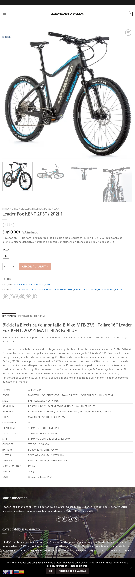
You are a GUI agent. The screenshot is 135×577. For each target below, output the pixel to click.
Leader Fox (103, 289)
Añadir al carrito (35, 266)
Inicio (5, 208)
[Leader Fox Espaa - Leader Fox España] (67, 14)
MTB (112, 289)
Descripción (9, 316)
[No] (131, 568)
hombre (93, 289)
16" (13, 289)
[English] (5, 571)
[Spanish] (22, 571)
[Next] (127, 183)
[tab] (9, 316)
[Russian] (16, 571)
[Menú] (4, 14)
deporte (78, 289)
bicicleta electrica (30, 289)
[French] (11, 571)
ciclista (70, 289)
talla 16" (119, 289)
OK (50, 571)
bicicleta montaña (47, 289)
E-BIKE (15, 208)
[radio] (6, 255)
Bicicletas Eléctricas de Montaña (40, 208)
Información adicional (31, 316)
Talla (6, 250)
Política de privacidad (72, 571)
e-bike (86, 289)
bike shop (61, 289)
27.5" (18, 289)
